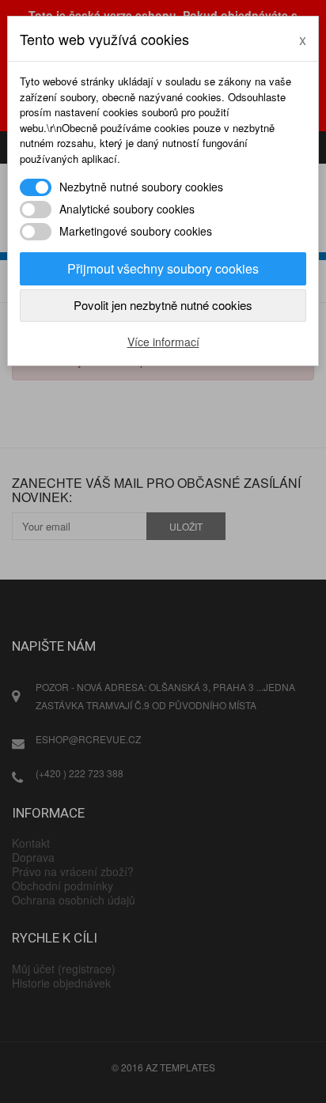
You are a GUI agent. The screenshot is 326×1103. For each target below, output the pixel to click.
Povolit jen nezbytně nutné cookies (163, 305)
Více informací (163, 341)
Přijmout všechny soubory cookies (163, 268)
